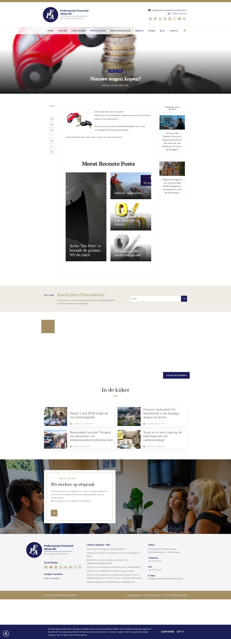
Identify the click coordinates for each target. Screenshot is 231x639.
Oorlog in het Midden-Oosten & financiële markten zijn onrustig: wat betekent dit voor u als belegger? (172, 141)
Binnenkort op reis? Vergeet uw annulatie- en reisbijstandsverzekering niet (107, 561)
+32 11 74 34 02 (154, 569)
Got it (180, 631)
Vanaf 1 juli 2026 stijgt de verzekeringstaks (105, 549)
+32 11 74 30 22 (154, 561)
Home (111, 71)
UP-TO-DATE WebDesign (176, 595)
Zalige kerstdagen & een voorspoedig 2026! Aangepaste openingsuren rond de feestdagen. (172, 186)
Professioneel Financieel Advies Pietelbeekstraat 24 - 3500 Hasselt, (164, 550)
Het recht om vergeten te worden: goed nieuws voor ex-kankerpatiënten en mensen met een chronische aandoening (114, 576)
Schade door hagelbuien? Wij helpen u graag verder (110, 570)
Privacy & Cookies (152, 595)
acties (119, 71)
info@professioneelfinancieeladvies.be (165, 578)
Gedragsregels (133, 595)
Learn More (167, 631)
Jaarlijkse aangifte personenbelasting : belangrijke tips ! (111, 581)
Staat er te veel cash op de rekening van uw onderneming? (114, 567)
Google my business (176, 375)
